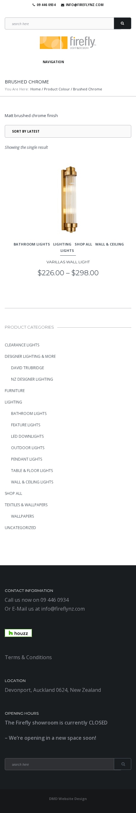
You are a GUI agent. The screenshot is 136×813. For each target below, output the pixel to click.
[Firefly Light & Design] (68, 43)
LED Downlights (27, 436)
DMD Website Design (68, 798)
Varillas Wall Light (68, 261)
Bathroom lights (32, 244)
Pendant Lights (26, 459)
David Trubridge (27, 367)
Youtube (66, 12)
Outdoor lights (27, 447)
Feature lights (25, 425)
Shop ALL (83, 244)
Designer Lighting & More (30, 356)
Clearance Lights (22, 345)
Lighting (62, 244)
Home (35, 89)
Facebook (57, 12)
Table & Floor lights (32, 470)
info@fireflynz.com (84, 5)
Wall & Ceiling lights (32, 482)
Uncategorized (20, 527)
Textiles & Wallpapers (26, 505)
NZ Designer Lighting (32, 379)
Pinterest (75, 12)
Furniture (15, 390)
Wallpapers (22, 516)
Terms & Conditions (28, 657)
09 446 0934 (46, 5)
